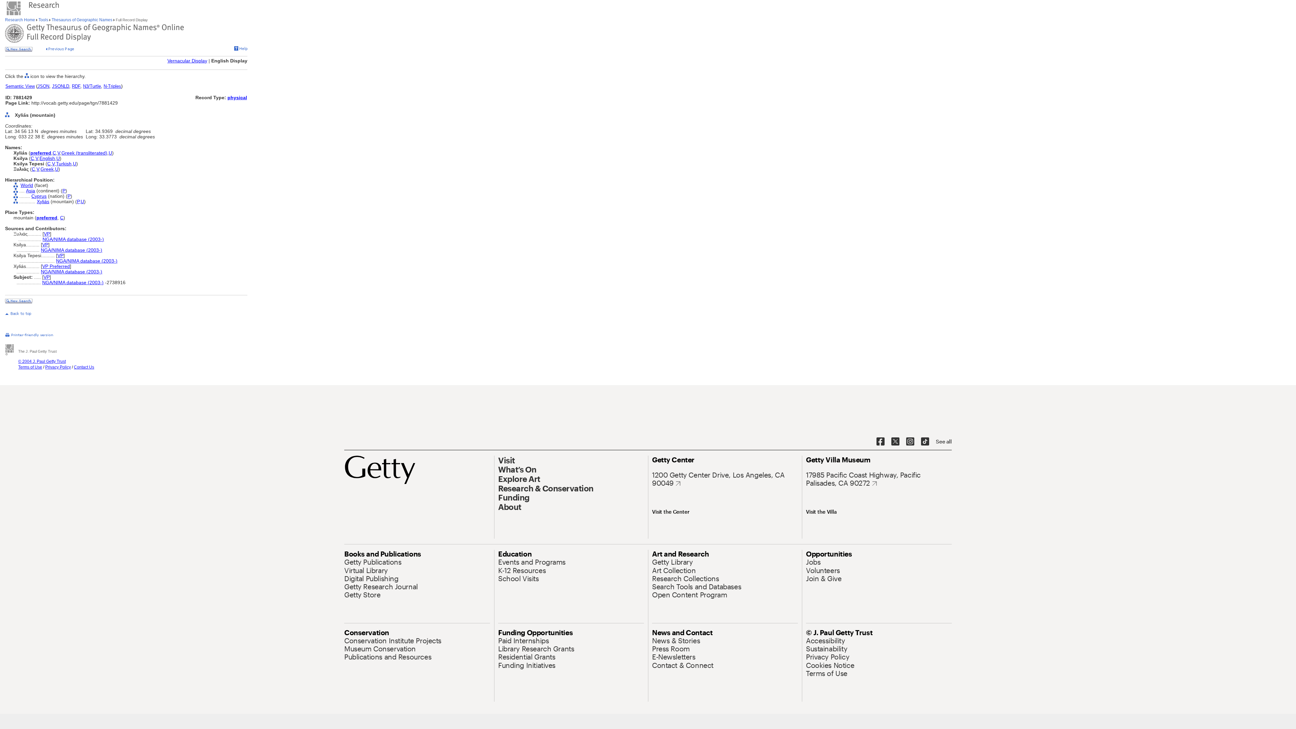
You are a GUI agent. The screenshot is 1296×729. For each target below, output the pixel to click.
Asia (30, 190)
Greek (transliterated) (84, 153)
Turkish (64, 163)
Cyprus (39, 196)
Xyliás (43, 201)
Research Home (20, 20)
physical (237, 97)
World (27, 185)
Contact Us (84, 367)
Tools (43, 20)
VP (47, 234)
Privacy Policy (58, 367)
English (47, 158)
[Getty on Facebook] (880, 442)
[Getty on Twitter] (895, 442)
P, (79, 201)
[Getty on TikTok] (925, 442)
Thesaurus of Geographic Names (82, 20)
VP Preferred (56, 266)
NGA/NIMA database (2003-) (73, 239)
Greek (47, 169)
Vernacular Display (187, 60)
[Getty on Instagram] (910, 442)
